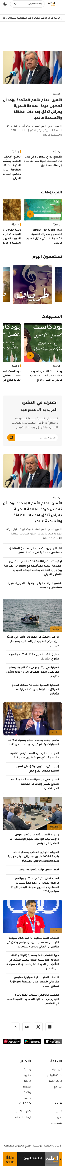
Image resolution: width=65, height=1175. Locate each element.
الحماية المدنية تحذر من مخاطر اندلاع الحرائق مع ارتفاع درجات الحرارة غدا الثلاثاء (35, 690)
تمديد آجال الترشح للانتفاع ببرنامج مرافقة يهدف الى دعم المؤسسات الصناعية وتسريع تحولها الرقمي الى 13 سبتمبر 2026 (35, 885)
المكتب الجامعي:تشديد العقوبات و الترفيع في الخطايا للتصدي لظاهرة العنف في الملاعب (33, 999)
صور (59, 1117)
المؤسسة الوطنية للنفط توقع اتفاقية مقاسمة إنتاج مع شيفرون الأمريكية (34, 755)
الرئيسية (57, 1069)
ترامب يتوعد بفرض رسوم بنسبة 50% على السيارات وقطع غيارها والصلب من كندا (33, 742)
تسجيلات (56, 1123)
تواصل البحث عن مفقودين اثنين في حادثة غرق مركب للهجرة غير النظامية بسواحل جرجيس (33, 641)
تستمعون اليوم (47, 257)
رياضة (56, 930)
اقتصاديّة (54, 827)
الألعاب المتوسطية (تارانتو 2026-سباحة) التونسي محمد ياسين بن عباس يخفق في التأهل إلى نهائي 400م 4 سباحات (33, 943)
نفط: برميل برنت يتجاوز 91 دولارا (39, 870)
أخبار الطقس (23, 1111)
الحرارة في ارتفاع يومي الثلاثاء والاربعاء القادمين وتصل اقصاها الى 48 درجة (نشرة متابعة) (32, 672)
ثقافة (28, 1098)
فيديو (59, 1111)
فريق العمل (55, 1081)
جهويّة (56, 224)
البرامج (58, 1087)
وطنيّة (56, 94)
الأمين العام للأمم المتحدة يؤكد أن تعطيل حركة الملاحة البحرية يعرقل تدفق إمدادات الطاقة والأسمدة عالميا (32, 109)
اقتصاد (27, 1087)
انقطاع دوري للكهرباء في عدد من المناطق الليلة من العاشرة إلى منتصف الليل (43, 161)
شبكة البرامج (54, 1075)
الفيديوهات (51, 193)
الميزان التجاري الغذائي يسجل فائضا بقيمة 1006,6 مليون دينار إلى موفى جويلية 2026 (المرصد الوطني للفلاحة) (33, 857)
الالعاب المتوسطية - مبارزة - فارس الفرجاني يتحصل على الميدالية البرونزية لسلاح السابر (34, 982)
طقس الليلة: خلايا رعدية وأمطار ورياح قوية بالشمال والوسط (35, 585)
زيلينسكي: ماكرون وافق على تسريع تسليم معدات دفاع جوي (37, 769)
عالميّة (56, 366)
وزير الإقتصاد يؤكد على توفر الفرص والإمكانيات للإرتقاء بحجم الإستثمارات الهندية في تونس (34, 839)
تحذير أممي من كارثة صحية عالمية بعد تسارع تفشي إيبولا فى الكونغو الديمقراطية (35, 784)
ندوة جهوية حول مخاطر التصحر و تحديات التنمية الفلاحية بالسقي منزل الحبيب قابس (43, 237)
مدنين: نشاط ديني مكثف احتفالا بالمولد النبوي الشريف (34, 657)
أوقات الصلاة (23, 1117)
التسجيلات (51, 317)
